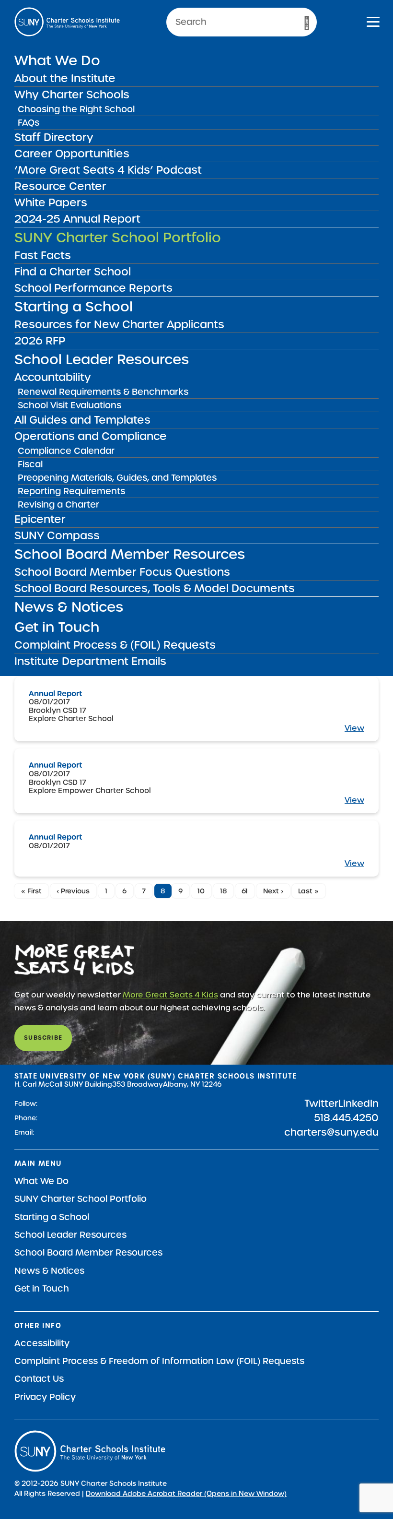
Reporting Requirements (71, 491)
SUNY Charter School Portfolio (117, 237)
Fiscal (30, 464)
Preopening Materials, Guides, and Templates (117, 478)
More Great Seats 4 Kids (170, 994)
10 (201, 891)
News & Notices (68, 607)
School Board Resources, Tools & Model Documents (154, 588)
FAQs (28, 123)
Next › (273, 891)
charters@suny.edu (331, 1132)
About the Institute (65, 78)
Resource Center (60, 186)
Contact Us (39, 1379)
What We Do (57, 60)
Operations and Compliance (90, 436)
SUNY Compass (57, 535)
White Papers (50, 202)
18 (223, 891)
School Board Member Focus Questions (122, 572)
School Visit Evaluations (69, 405)
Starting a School (73, 306)
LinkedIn (358, 1103)
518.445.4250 (346, 1118)
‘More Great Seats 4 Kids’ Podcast (108, 170)
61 (245, 891)
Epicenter (40, 519)
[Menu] (373, 23)
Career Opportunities (71, 153)
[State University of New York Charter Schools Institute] (67, 21)
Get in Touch (56, 627)
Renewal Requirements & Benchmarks (103, 392)
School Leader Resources (101, 359)
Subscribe (43, 1037)
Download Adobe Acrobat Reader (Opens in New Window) (186, 1493)
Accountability (52, 377)
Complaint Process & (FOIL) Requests (115, 645)
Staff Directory (53, 137)
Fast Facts (42, 255)
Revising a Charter (58, 504)
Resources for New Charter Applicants (119, 324)
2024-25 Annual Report (77, 218)
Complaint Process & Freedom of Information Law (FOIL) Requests (159, 1361)
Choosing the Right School (76, 109)
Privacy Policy (45, 1397)
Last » (308, 891)
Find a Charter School (72, 271)
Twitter (321, 1103)
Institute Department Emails (90, 661)
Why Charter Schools (71, 94)
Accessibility (41, 1343)
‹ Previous (73, 891)
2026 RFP (39, 340)
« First (31, 891)
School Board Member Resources (129, 554)
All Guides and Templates (82, 419)
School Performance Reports (93, 288)
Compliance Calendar (66, 451)
